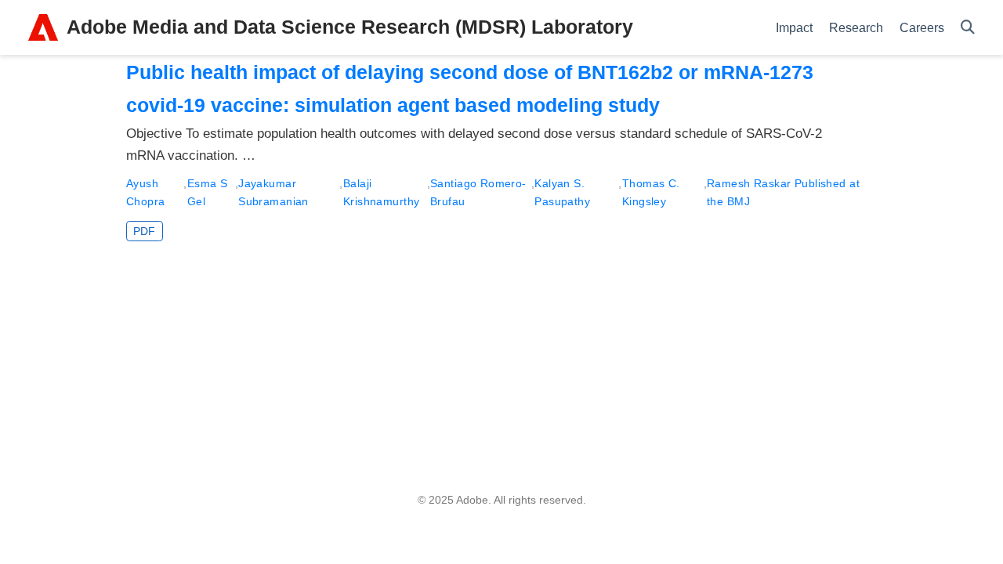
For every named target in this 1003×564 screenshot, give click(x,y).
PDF (144, 231)
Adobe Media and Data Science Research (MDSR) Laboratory (350, 27)
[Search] (968, 28)
